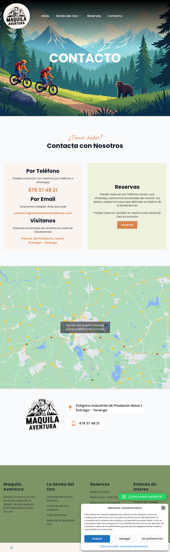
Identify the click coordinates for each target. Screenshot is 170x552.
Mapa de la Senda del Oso (61, 522)
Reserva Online (100, 492)
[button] (163, 508)
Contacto (115, 16)
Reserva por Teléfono (104, 497)
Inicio (45, 16)
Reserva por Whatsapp (105, 503)
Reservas (94, 16)
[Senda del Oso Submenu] (81, 16)
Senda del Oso (67, 16)
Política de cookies (109, 546)
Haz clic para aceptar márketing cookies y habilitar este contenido (85, 327)
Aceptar (97, 538)
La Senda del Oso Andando (58, 508)
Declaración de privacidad (134, 546)
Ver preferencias (152, 538)
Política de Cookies (145, 502)
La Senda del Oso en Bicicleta (60, 498)
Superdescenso (57, 515)
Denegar (124, 538)
